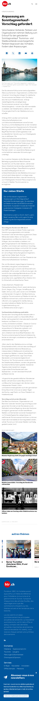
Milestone (20, 668)
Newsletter (16, 666)
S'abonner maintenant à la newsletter (16, 696)
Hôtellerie (7, 649)
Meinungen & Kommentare (13, 654)
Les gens (16, 652)
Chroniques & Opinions (12, 657)
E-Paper (7, 666)
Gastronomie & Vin (19, 649)
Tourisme (7, 652)
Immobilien (25, 666)
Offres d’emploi (9, 668)
